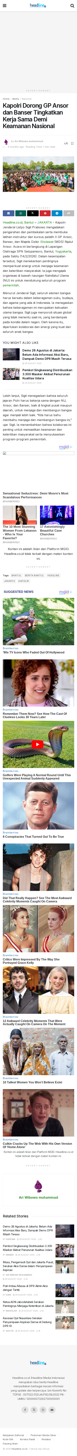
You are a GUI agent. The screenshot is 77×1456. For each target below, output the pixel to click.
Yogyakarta (63, 251)
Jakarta (9, 581)
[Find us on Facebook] (25, 1410)
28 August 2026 (32, 363)
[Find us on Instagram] (43, 1410)
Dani (8, 1295)
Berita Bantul (34, 575)
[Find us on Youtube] (52, 1410)
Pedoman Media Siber (43, 1435)
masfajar (11, 1311)
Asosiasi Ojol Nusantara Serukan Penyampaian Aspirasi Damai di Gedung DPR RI (27, 1322)
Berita (16, 98)
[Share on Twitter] (33, 213)
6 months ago (16, 146)
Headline (53, 575)
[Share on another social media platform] (68, 213)
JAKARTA (44, 222)
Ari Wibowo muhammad (29, 141)
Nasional (26, 98)
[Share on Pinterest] (45, 213)
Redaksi (46, 1439)
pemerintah (11, 285)
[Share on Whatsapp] (20, 213)
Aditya (10, 1331)
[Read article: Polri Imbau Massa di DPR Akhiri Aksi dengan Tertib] (65, 1290)
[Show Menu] (4, 5)
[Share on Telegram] (57, 213)
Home (6, 98)
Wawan (10, 1255)
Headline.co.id (12, 222)
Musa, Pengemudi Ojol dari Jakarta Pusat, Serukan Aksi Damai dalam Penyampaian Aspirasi (28, 1266)
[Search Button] (72, 5)
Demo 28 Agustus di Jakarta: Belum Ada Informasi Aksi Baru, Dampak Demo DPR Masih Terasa (46, 354)
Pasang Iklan (10, 1443)
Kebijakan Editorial (13, 1435)
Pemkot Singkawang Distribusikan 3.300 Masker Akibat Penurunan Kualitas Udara (47, 374)
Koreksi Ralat (27, 1439)
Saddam (10, 1239)
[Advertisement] (38, 49)
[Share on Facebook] (8, 213)
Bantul (28, 222)
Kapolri (24, 581)
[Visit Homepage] (38, 5)
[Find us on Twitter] (34, 1410)
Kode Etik (8, 1439)
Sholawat (46, 242)
